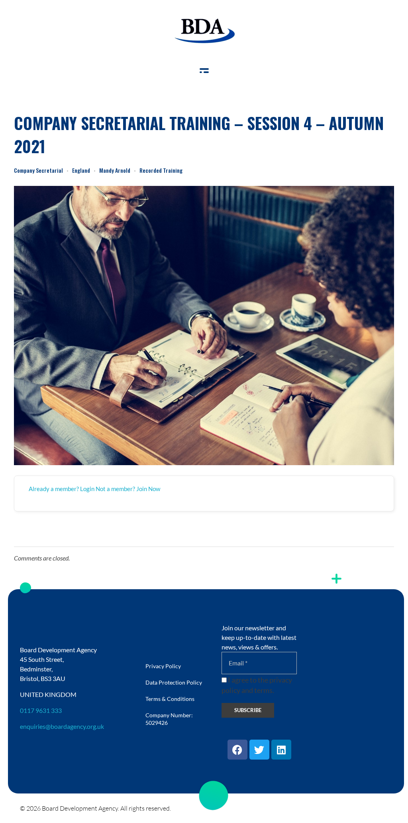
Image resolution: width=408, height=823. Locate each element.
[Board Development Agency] (204, 31)
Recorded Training (160, 170)
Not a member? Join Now (128, 488)
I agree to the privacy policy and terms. (257, 685)
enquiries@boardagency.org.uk (62, 726)
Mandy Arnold (114, 170)
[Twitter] (259, 750)
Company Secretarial (38, 170)
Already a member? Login (61, 488)
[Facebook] (237, 750)
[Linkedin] (281, 750)
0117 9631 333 (41, 710)
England (81, 170)
